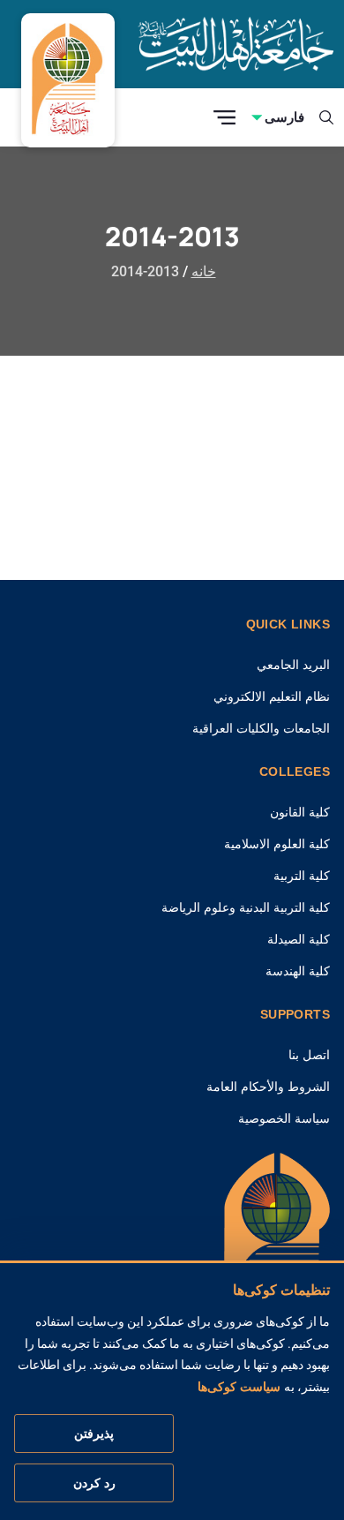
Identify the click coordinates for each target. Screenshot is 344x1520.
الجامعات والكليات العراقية (261, 728)
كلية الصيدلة (298, 939)
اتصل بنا (309, 1055)
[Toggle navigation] (224, 118)
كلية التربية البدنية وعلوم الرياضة (245, 907)
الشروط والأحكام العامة (268, 1087)
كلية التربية (301, 876)
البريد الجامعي (293, 665)
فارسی (284, 117)
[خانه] (277, 1235)
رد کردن (94, 1483)
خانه (203, 271)
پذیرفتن (94, 1433)
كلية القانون (300, 812)
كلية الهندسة (297, 971)
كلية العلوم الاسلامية (277, 844)
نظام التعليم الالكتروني (271, 696)
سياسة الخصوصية (284, 1118)
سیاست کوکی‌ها (239, 1387)
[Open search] (326, 117)
